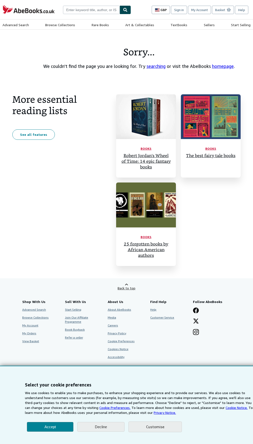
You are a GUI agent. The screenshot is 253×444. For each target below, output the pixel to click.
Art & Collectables (139, 25)
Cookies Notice (118, 349)
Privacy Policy (117, 333)
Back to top (126, 288)
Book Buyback (75, 329)
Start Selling (241, 25)
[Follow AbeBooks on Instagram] (196, 332)
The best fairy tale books (210, 155)
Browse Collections (60, 25)
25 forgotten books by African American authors (146, 250)
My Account (199, 10)
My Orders (29, 333)
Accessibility (116, 357)
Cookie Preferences (121, 341)
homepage (223, 66)
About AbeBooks (119, 309)
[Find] (125, 10)
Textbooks (178, 25)
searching (156, 66)
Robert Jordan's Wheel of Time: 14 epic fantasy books (146, 161)
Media (112, 317)
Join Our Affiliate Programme (76, 319)
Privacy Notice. (165, 412)
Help (241, 10)
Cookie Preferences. (114, 407)
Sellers (209, 25)
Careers (113, 325)
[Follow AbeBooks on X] (196, 321)
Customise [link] (155, 426)
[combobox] (91, 10)
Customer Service (162, 317)
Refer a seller (74, 337)
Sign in (179, 10)
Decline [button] (101, 427)
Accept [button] (50, 427)
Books (146, 148)
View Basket (30, 341)
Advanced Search (15, 25)
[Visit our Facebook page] (196, 311)
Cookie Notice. (237, 407)
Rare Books (100, 25)
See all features (33, 134)
